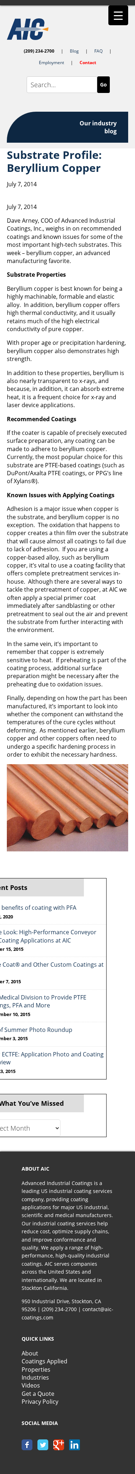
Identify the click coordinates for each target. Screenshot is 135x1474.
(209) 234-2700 (39, 51)
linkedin (74, 1444)
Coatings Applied (44, 1361)
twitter (42, 1444)
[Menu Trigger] (118, 15)
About (30, 1353)
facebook (27, 1444)
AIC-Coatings (68, 29)
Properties (36, 1369)
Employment (51, 62)
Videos (31, 1385)
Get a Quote (38, 1394)
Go (103, 84)
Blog (74, 51)
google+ (58, 1444)
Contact (88, 62)
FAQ (98, 51)
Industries (35, 1377)
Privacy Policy (40, 1402)
